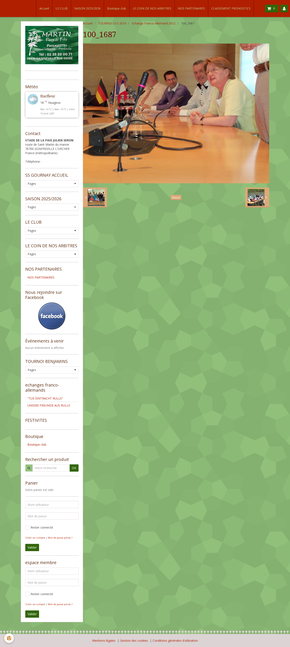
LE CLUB (62, 8)
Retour (176, 197)
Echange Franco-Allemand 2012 (153, 23)
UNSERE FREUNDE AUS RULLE (48, 405)
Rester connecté (42, 527)
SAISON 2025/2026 (87, 8)
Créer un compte (35, 537)
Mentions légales (103, 640)
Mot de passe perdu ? (60, 537)
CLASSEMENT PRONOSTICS (231, 8)
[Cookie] (9, 638)
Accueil (44, 8)
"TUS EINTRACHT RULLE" (45, 398)
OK (74, 468)
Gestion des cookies (134, 640)
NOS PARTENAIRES (191, 8)
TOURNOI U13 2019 (112, 23)
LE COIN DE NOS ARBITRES (152, 8)
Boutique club (116, 8)
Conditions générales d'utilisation (175, 640)
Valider (32, 547)
